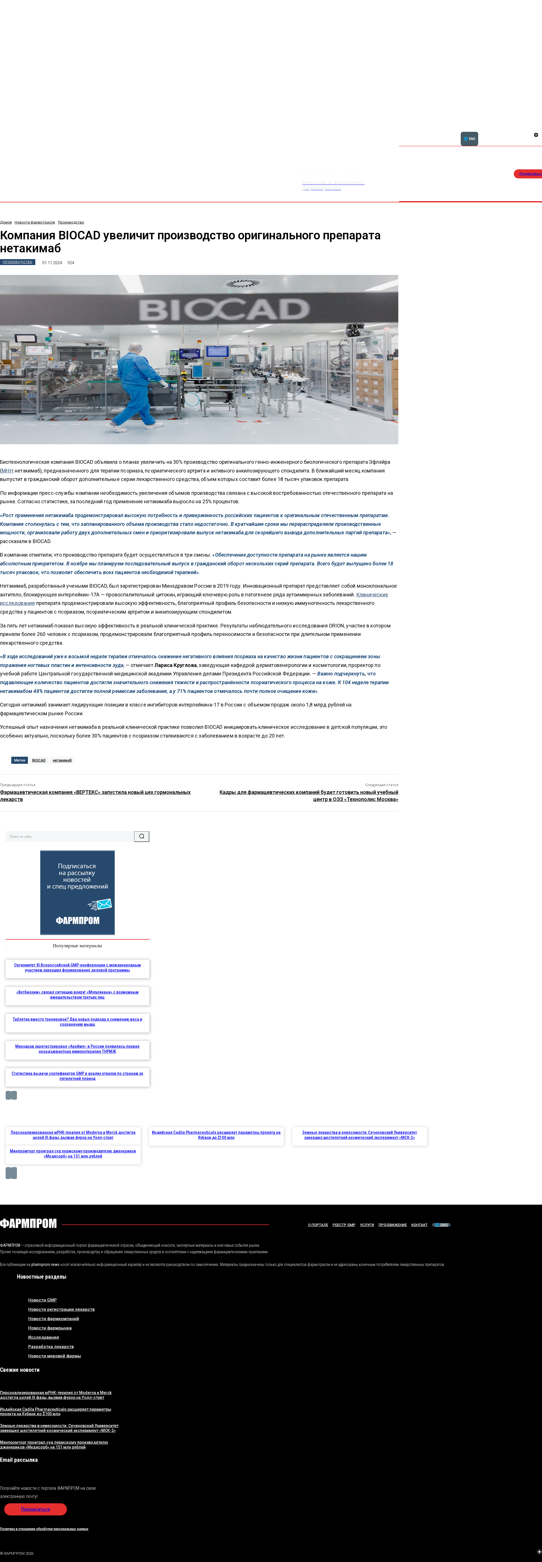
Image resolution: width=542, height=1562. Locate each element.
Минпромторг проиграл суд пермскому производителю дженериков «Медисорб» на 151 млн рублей (73, 1153)
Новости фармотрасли (35, 222)
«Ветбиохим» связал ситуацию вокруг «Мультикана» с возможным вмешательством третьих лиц (77, 995)
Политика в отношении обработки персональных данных (44, 1529)
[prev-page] (8, 1095)
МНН (8, 471)
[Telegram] (513, 1552)
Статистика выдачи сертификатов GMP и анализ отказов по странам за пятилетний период (77, 1076)
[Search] (141, 836)
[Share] (536, 128)
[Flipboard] (529, 128)
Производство (71, 222)
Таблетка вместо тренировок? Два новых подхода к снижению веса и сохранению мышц (77, 1022)
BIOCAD (39, 760)
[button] (509, 132)
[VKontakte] (529, 135)
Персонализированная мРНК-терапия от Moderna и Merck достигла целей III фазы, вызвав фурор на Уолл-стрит (73, 1135)
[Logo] (28, 1223)
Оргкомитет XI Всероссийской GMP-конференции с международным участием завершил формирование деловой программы (77, 967)
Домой (6, 222)
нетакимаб (62, 760)
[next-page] (14, 1095)
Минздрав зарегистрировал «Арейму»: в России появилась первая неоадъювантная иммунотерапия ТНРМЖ (77, 1049)
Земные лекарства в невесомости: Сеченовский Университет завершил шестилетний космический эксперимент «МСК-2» (359, 1135)
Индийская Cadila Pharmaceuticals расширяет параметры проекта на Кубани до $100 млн (216, 1135)
